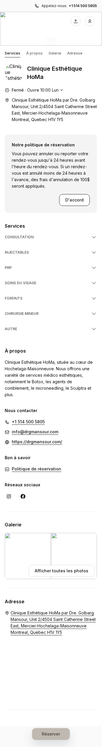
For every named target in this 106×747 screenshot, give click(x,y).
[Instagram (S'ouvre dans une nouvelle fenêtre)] (9, 496)
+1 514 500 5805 (83, 6)
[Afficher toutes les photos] (51, 29)
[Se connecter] (90, 21)
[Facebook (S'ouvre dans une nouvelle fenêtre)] (23, 496)
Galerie (55, 53)
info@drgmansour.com (35, 431)
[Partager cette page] (75, 21)
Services (12, 53)
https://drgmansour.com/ (37, 441)
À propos (34, 53)
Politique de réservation (36, 468)
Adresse (74, 53)
